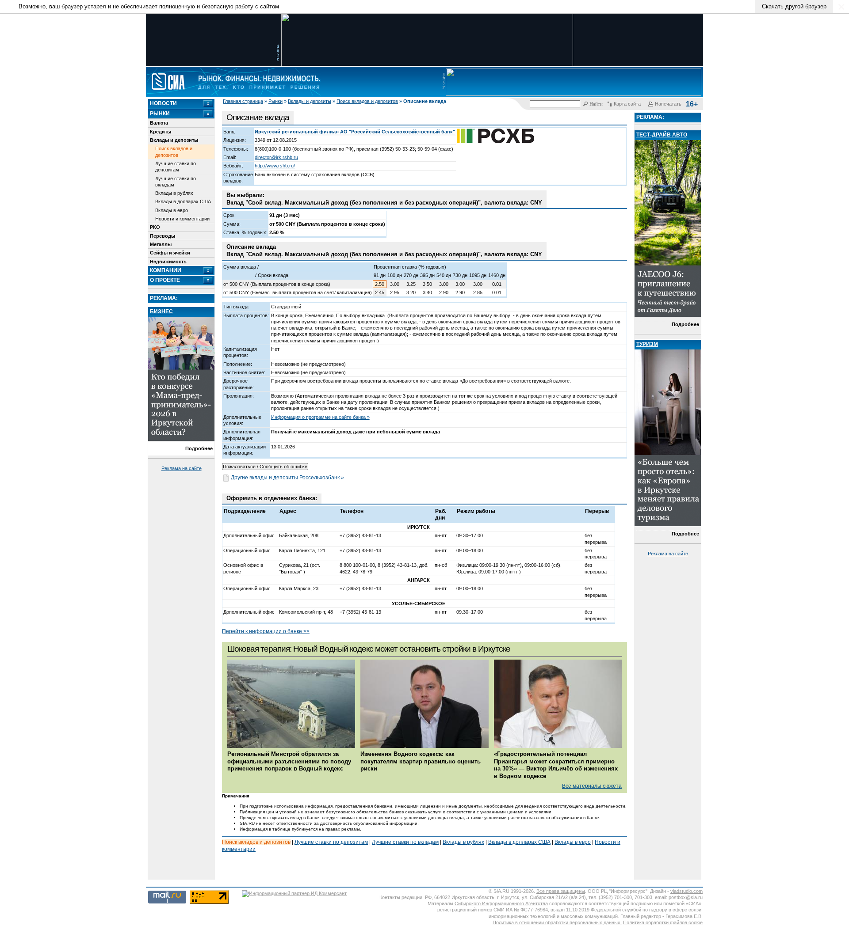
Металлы (161, 244)
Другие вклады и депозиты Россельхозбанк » (287, 477)
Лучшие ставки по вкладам (175, 181)
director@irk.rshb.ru (276, 157)
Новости (163, 103)
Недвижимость (168, 261)
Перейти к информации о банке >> (266, 631)
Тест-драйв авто (661, 135)
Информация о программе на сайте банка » (320, 417)
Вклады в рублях (174, 193)
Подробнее (199, 448)
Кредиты (160, 131)
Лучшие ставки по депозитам (175, 166)
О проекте (165, 280)
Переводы (162, 236)
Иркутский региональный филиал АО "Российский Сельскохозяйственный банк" (355, 131)
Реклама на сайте (181, 468)
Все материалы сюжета (592, 786)
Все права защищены (560, 891)
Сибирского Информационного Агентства (501, 903)
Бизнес (161, 311)
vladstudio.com (686, 891)
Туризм (647, 344)
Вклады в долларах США (183, 201)
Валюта (159, 122)
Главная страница (243, 101)
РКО (155, 227)
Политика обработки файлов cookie (663, 922)
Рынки (275, 101)
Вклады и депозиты (309, 101)
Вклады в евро (171, 210)
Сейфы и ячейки (170, 252)
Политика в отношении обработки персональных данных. (557, 922)
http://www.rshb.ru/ (275, 165)
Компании (165, 270)
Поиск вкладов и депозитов (367, 101)
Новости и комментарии (182, 218)
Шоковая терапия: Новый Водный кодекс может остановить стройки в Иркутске (368, 648)
